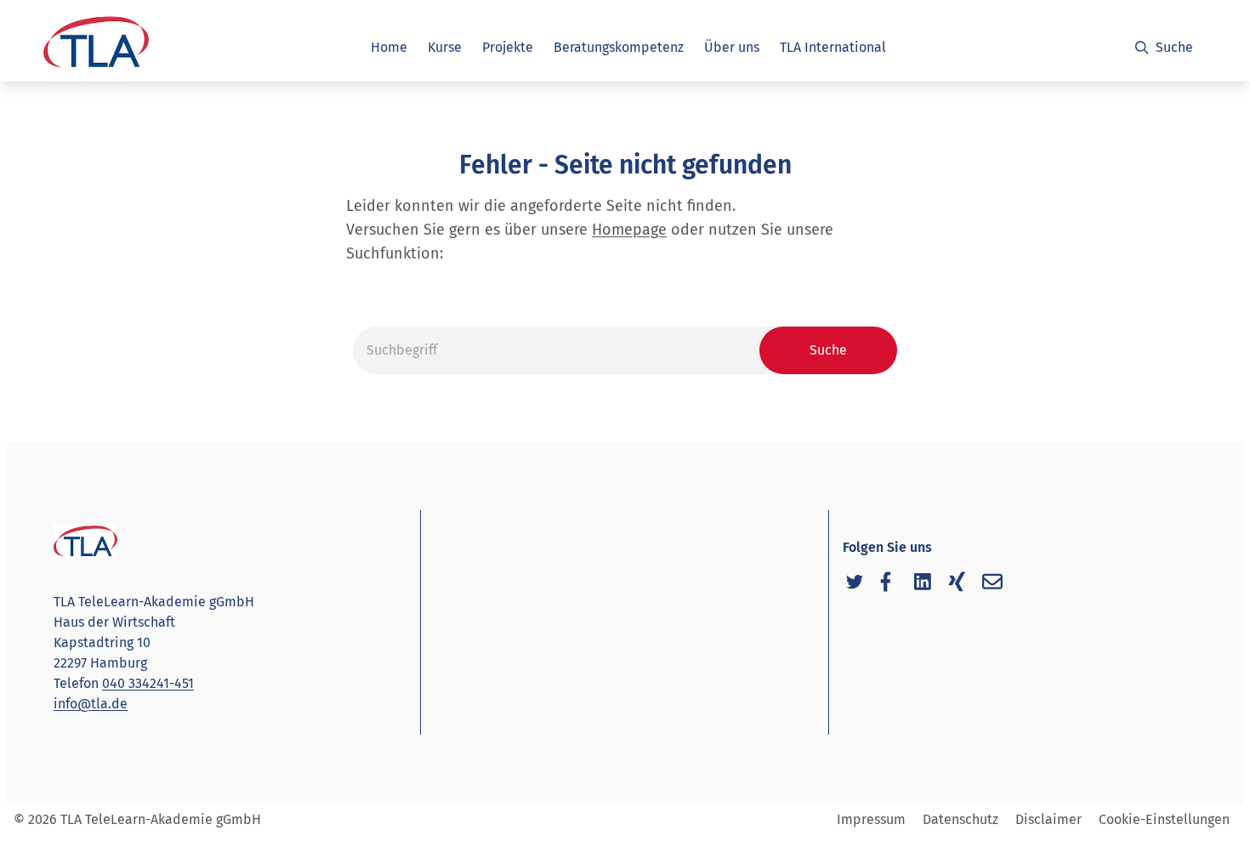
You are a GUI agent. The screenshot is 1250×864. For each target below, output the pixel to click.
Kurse (445, 47)
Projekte (507, 47)
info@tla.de (91, 704)
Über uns (731, 47)
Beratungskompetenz (619, 47)
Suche (1174, 47)
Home (389, 47)
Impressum (871, 819)
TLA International (833, 47)
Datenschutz (960, 819)
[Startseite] (94, 51)
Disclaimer (1048, 819)
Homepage (629, 229)
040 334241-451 (148, 683)
